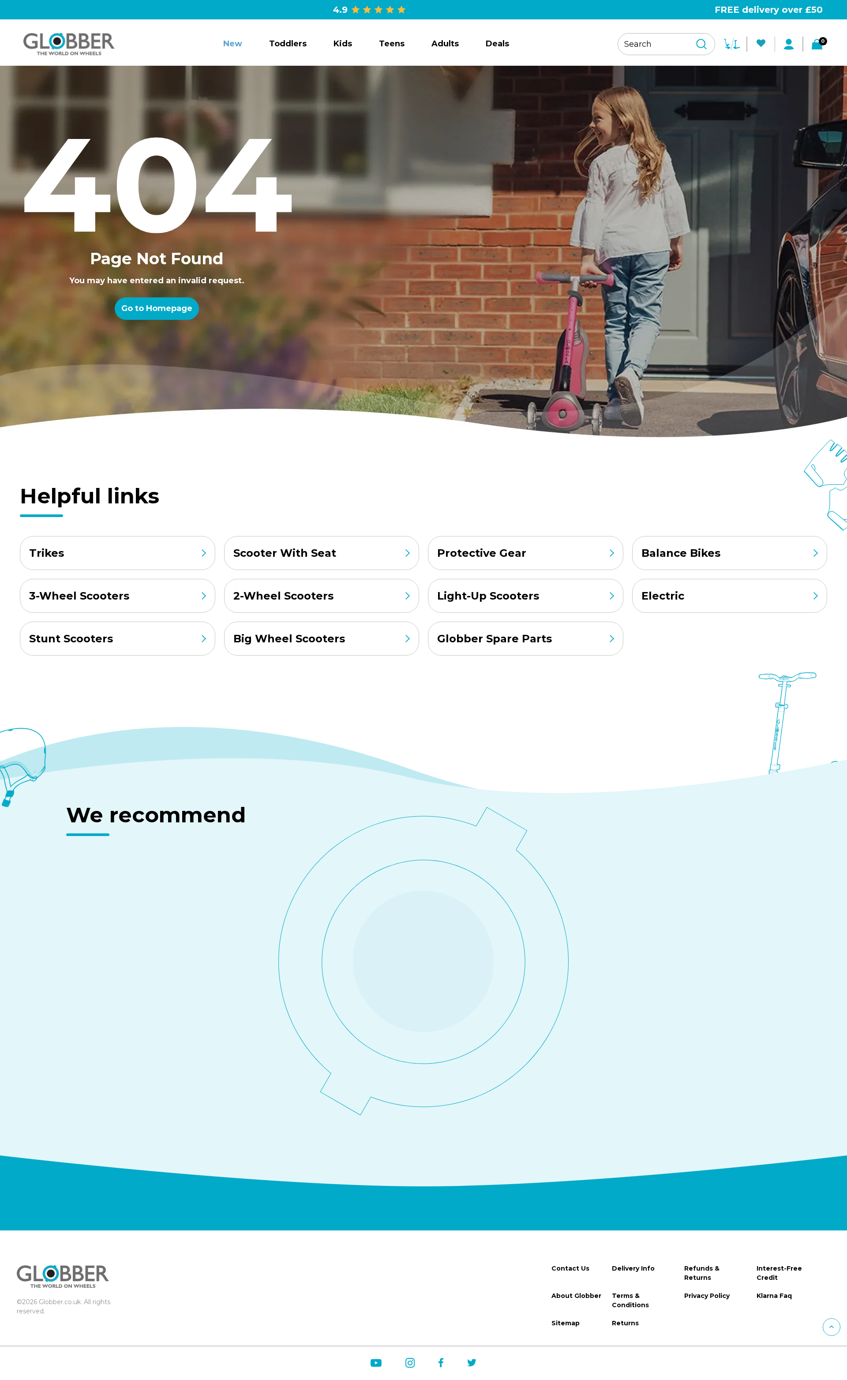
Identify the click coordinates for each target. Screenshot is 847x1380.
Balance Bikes (680, 553)
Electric (662, 595)
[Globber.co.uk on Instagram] (410, 1363)
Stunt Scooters (71, 638)
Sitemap (565, 1323)
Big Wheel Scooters (289, 638)
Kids (343, 44)
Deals (497, 44)
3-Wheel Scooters (79, 595)
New (232, 44)
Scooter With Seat (284, 553)
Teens (392, 44)
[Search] (701, 44)
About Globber (576, 1296)
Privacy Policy (707, 1296)
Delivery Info (633, 1268)
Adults (445, 44)
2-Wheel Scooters (283, 595)
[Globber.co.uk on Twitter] (471, 1362)
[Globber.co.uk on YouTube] (376, 1363)
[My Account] (789, 44)
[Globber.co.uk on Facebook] (440, 1362)
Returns (625, 1323)
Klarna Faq (774, 1296)
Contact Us (570, 1268)
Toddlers (288, 44)
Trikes (46, 553)
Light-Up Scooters (488, 595)
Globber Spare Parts (494, 638)
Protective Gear (481, 553)
